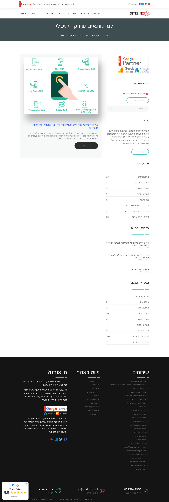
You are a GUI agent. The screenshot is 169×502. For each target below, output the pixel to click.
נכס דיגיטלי (144, 200)
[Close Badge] (26, 483)
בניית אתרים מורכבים (139, 269)
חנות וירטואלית (142, 182)
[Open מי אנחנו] (47, 13)
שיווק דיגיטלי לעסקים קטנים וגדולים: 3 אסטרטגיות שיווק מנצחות (65, 126)
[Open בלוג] (60, 13)
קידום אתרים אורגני (140, 217)
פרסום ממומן (143, 330)
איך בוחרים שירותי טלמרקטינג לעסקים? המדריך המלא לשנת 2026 (127, 244)
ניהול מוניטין (143, 188)
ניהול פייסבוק (143, 194)
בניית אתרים (143, 177)
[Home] (135, 13)
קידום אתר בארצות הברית (137, 211)
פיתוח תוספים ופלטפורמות (137, 205)
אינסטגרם (144, 302)
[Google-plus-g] (149, 4)
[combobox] (127, 109)
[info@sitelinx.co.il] (102, 491)
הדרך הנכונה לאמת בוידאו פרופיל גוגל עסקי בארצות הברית (129, 256)
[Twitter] (143, 4)
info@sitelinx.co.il (86, 489)
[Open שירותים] (81, 13)
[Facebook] (140, 4)
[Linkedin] (146, 4)
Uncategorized (142, 296)
